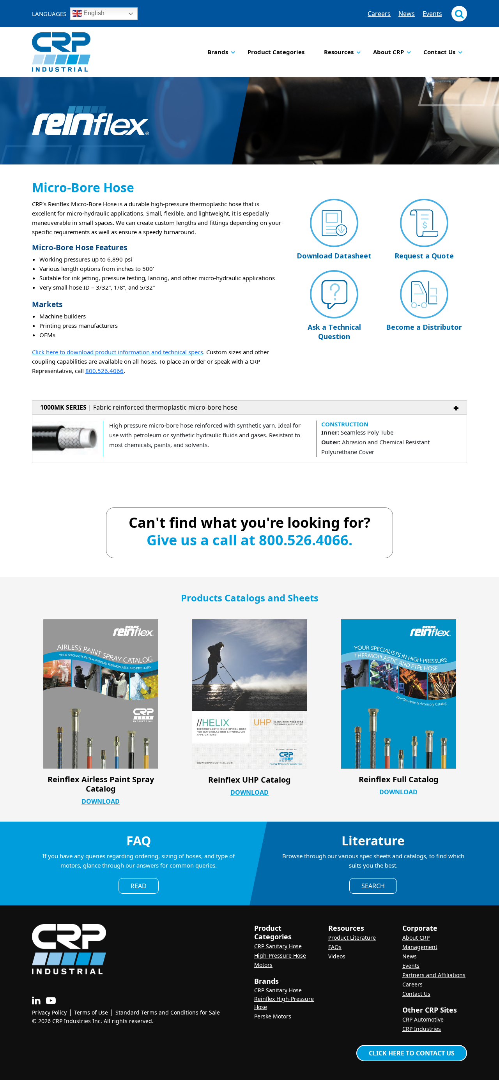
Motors (263, 965)
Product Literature (352, 937)
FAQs (335, 947)
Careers (379, 13)
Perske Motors (272, 1016)
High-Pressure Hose (280, 955)
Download (100, 801)
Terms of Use (91, 1012)
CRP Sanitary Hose (278, 946)
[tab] (249, 431)
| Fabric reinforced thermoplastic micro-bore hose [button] (138, 407)
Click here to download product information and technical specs (117, 352)
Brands (217, 52)
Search (373, 886)
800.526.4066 (104, 371)
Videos (336, 956)
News (406, 13)
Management (419, 947)
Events (432, 13)
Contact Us (439, 52)
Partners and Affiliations (433, 975)
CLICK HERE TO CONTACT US (412, 1053)
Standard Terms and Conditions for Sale (167, 1012)
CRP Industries (421, 1028)
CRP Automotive (423, 1019)
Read (139, 886)
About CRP (388, 52)
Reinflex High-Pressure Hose (284, 1003)
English (93, 13)
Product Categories (276, 52)
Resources (339, 52)
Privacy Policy (49, 1012)
